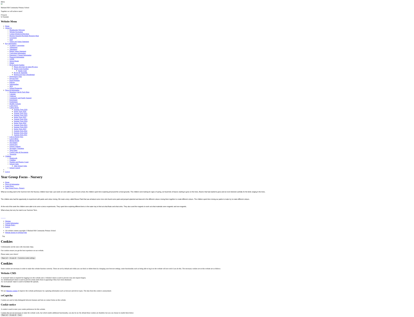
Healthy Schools (15, 104)
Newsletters (13, 143)
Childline (12, 160)
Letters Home (14, 108)
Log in (7, 172)
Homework (13, 158)
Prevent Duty (14, 78)
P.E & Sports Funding (16, 65)
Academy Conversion (16, 45)
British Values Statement (17, 51)
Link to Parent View (16, 137)
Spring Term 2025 (20, 117)
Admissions (13, 47)
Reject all (5, 258)
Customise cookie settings (26, 258)
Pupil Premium (14, 80)
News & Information (12, 90)
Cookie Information (12, 223)
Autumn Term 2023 (20, 125)
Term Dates (13, 150)
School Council (14, 168)
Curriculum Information (17, 53)
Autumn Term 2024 (20, 119)
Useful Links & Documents (18, 152)
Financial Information (16, 57)
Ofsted (11, 63)
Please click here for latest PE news (26, 67)
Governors (13, 38)
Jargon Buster (14, 61)
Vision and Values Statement (19, 42)
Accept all (13, 258)
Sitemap (8, 221)
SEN (11, 86)
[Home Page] (2, 4)
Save (19, 315)
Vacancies (12, 154)
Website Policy (10, 225)
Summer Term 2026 (20, 109)
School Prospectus (15, 88)
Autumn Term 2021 (20, 135)
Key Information (10, 43)
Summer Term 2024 (20, 121)
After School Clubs (20, 166)
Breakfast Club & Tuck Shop (19, 92)
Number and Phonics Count (18, 162)
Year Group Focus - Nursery (15, 188)
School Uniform (14, 146)
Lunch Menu (13, 139)
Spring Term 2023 (20, 129)
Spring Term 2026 (20, 111)
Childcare (12, 96)
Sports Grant (22, 71)
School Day (13, 144)
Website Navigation (16, 32)
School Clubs (14, 164)
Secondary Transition (16, 148)
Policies (12, 82)
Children (8, 156)
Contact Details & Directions (19, 34)
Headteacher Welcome (17, 30)
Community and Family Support (20, 98)
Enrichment (13, 100)
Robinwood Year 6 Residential (24, 75)
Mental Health (14, 141)
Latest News (13, 106)
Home (7, 26)
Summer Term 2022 (20, 133)
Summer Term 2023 (20, 127)
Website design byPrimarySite (16, 232)
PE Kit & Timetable (20, 73)
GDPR (11, 59)
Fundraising (13, 102)
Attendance (13, 49)
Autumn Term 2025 (20, 113)
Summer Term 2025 (20, 115)
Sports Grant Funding (21, 69)
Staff (11, 40)
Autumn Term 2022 (20, 131)
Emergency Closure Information (20, 55)
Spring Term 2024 (20, 123)
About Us (8, 28)
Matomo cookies (12, 291)
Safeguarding (14, 84)
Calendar (12, 94)
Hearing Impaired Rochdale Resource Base (24, 36)
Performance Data (15, 76)
